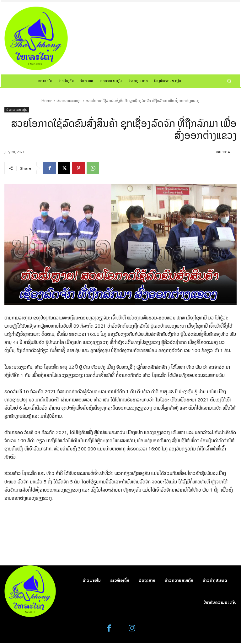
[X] (64, 168)
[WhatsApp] (93, 168)
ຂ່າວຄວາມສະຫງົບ (69, 100)
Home (46, 100)
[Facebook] (49, 168)
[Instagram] (132, 628)
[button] (229, 80)
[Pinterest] (78, 168)
